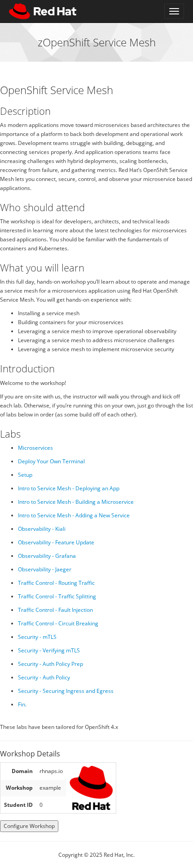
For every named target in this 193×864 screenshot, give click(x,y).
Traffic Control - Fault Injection (55, 610)
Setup (25, 475)
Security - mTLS (37, 637)
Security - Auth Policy (44, 677)
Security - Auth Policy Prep (50, 664)
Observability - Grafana (47, 556)
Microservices (35, 448)
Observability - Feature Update (56, 542)
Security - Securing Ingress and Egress (66, 691)
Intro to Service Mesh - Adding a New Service (74, 515)
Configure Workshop (29, 826)
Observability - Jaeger (44, 569)
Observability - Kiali (42, 529)
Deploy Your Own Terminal (51, 461)
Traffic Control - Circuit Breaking (58, 623)
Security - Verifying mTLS (49, 650)
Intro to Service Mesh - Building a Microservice (76, 502)
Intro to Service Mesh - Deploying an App (68, 488)
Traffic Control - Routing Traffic (56, 583)
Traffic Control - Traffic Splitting (57, 596)
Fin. (22, 704)
